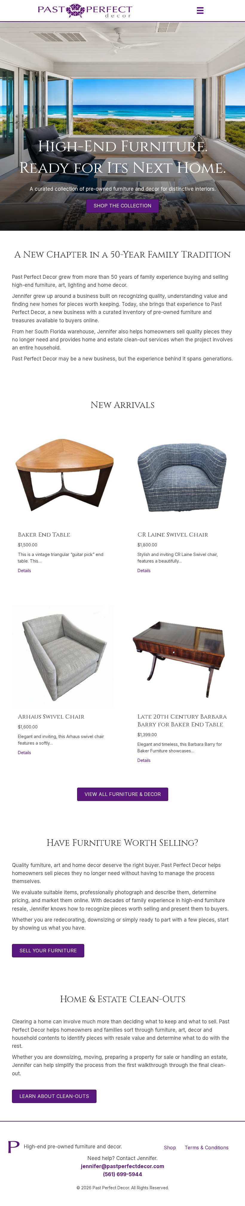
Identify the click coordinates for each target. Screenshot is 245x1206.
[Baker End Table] (63, 474)
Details (24, 570)
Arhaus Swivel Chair (51, 717)
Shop (170, 1147)
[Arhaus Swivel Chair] (63, 656)
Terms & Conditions (207, 1147)
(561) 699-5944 (122, 1174)
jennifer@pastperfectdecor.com (122, 1166)
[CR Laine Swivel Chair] (182, 474)
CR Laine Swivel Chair (172, 535)
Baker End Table (44, 535)
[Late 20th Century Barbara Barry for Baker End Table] (182, 656)
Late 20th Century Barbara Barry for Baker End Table (182, 720)
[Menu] (200, 10)
